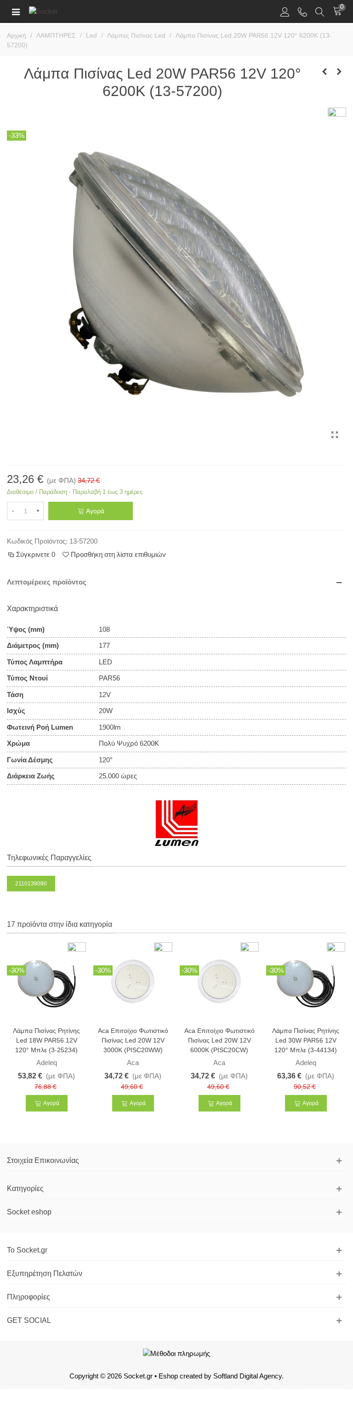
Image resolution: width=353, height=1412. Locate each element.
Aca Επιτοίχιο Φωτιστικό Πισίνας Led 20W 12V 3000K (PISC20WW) (133, 1040)
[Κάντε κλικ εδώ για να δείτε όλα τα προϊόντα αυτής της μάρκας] (177, 823)
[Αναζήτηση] (320, 11)
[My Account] (285, 11)
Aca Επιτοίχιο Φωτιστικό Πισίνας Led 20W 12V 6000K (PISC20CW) (219, 1040)
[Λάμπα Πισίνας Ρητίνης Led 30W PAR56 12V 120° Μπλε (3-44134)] (305, 981)
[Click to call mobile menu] (302, 11)
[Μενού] (15, 11)
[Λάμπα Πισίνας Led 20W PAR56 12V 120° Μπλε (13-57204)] (339, 72)
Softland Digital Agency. (248, 1376)
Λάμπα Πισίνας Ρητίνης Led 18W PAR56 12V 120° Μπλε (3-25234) (46, 1040)
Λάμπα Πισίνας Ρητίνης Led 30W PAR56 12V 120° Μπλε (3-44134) (305, 1040)
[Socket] (58, 11)
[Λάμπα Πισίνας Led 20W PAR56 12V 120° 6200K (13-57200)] (335, 435)
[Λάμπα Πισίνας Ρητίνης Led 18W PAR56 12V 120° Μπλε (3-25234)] (46, 981)
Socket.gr (138, 1376)
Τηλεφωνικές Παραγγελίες (49, 858)
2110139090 (31, 883)
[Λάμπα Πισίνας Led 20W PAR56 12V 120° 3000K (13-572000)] (324, 72)
